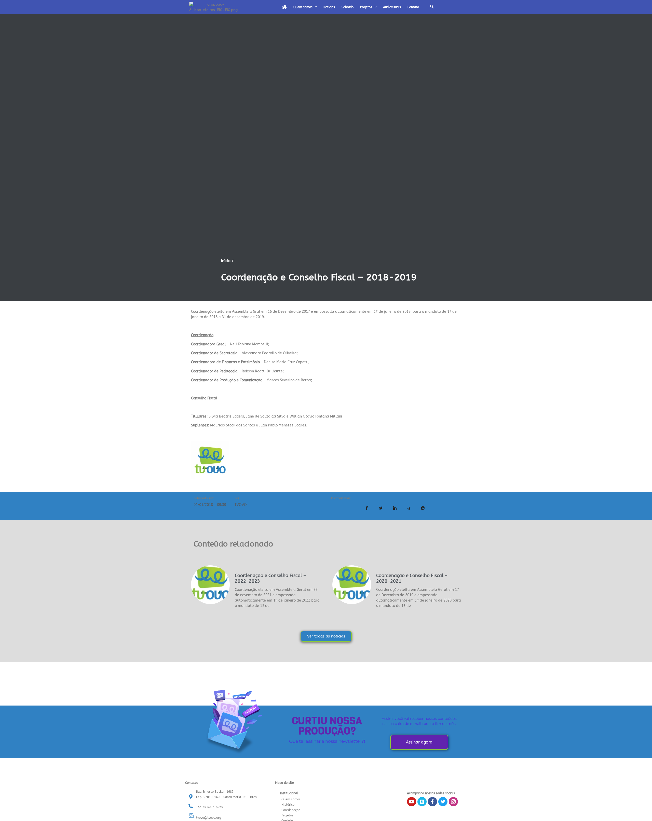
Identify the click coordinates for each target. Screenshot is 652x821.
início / (227, 260)
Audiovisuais (392, 7)
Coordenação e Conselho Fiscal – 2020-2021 (411, 578)
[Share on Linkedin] (395, 508)
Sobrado (348, 7)
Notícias (329, 7)
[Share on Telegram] (409, 508)
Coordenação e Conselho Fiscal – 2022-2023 (270, 578)
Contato (413, 7)
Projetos (366, 7)
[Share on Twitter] (381, 508)
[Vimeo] (422, 801)
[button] (432, 7)
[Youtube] (411, 801)
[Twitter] (442, 801)
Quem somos (303, 7)
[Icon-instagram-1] (453, 801)
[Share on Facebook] (367, 508)
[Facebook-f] (432, 801)
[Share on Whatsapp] (423, 508)
